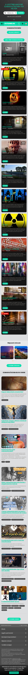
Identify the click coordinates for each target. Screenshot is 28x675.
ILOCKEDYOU (10, 103)
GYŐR (3, 54)
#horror (4, 610)
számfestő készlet (13, 429)
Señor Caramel (7, 127)
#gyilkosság (15, 605)
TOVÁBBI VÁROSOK (14, 365)
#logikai (11, 608)
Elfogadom (14, 672)
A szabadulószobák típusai (10, 601)
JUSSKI (9, 201)
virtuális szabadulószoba (18, 490)
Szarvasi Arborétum (16, 548)
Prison (4, 151)
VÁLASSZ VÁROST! (14, 32)
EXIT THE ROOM (11, 152)
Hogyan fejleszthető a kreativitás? (12, 392)
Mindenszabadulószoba (6, 625)
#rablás (22, 605)
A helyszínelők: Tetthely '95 (10, 249)
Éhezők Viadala (7, 102)
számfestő (4, 429)
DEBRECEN (4, 152)
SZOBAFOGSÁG (11, 79)
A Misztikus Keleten (8, 322)
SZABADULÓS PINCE (10, 54)
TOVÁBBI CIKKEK (14, 619)
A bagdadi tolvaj (7, 200)
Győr (16, 356)
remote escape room (20, 578)
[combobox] (22, 24)
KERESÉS (20, 13)
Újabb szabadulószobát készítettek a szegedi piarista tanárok (13, 483)
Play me (4, 224)
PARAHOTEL (10, 226)
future (7, 461)
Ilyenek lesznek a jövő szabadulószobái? (8, 450)
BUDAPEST (4, 79)
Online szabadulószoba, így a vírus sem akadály (12, 570)
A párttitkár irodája (8, 78)
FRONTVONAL (10, 177)
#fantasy (4, 608)
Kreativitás (4, 400)
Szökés (4, 53)
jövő (3, 461)
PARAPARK (8, 250)
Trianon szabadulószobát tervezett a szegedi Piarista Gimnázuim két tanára (13, 512)
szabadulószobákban (16, 659)
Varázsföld (5, 273)
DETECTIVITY (10, 128)
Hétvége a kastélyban (9, 298)
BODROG (4, 177)
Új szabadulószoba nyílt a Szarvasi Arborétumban (12, 541)
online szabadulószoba (17, 519)
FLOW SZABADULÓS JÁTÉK (13, 324)
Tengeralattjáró (7, 175)
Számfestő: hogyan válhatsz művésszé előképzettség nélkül (13, 421)
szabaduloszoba (6, 490)
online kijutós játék (6, 581)
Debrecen (4, 356)
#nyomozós (17, 608)
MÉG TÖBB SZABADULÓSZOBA (14, 40)
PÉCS (3, 250)
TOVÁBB (5, 87)
